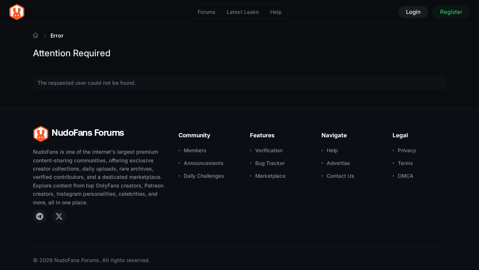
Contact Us (340, 176)
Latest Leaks (243, 12)
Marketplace (270, 176)
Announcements (203, 163)
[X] (59, 216)
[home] (17, 12)
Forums (207, 12)
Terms (405, 163)
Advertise (338, 163)
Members (195, 150)
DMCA (406, 176)
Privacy (407, 150)
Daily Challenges (204, 176)
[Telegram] (39, 216)
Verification (269, 150)
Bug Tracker (270, 163)
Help (276, 12)
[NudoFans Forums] (35, 35)
